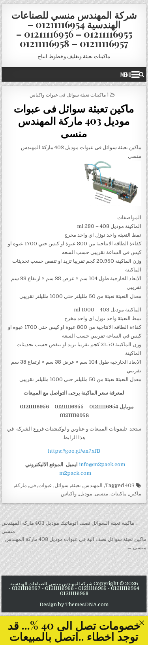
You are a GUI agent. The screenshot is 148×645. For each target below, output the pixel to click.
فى (32, 485)
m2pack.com (74, 473)
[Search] (141, 74)
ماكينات (119, 494)
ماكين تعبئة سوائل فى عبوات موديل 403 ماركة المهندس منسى (74, 120)
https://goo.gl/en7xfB (74, 451)
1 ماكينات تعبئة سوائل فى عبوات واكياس (69, 94)
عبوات (45, 485)
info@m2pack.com (102, 464)
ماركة (21, 485)
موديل (85, 494)
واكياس (69, 494)
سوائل (61, 485)
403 (130, 485)
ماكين (135, 494)
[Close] (141, 622)
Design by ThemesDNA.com (74, 604)
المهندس (93, 485)
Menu (125, 74)
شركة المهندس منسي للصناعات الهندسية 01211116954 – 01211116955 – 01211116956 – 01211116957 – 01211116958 (74, 28)
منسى (101, 494)
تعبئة (76, 485)
